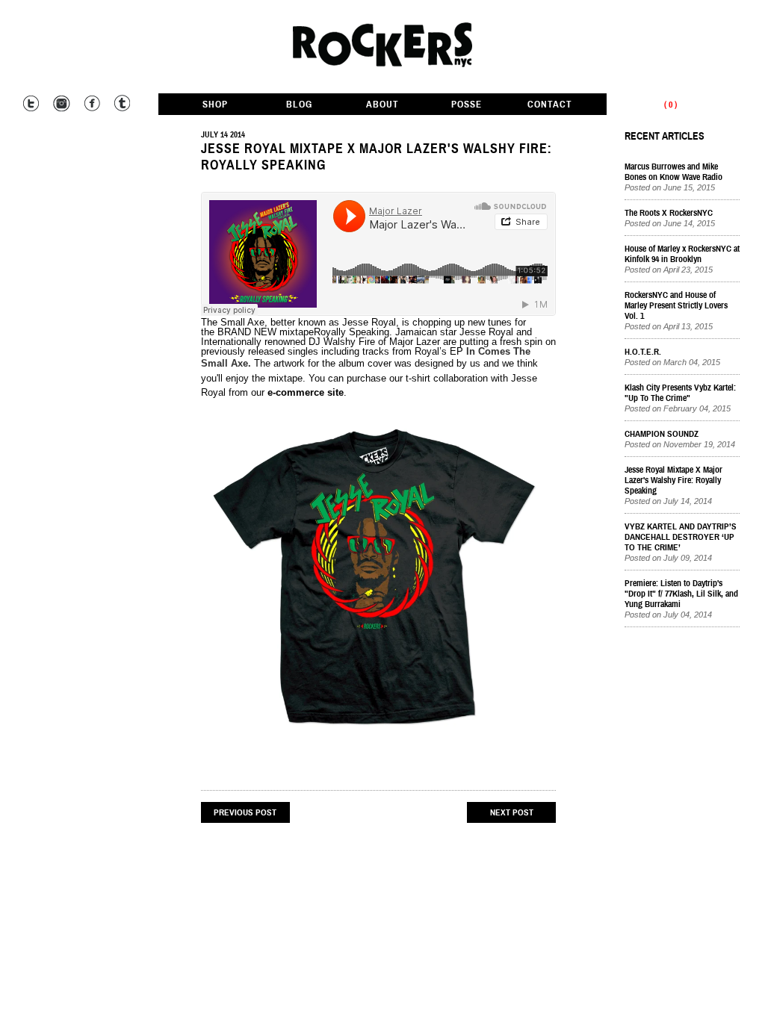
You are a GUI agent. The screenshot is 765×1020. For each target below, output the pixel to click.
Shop (215, 105)
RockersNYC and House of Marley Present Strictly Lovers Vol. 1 (676, 305)
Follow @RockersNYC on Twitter (31, 103)
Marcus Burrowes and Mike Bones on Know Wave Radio (673, 171)
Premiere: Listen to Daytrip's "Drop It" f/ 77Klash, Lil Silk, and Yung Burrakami (681, 593)
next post (511, 812)
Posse (466, 105)
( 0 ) (670, 104)
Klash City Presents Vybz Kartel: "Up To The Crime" (680, 392)
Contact (549, 105)
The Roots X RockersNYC (669, 213)
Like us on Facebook (90, 103)
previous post (245, 812)
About (382, 105)
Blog (299, 105)
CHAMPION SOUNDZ (662, 434)
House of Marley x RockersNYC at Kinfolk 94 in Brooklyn (682, 253)
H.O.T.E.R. (643, 351)
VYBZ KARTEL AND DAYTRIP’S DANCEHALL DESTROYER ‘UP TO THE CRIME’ (681, 537)
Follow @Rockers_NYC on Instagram (61, 103)
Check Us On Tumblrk (120, 103)
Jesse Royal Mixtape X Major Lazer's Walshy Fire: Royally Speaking (376, 156)
